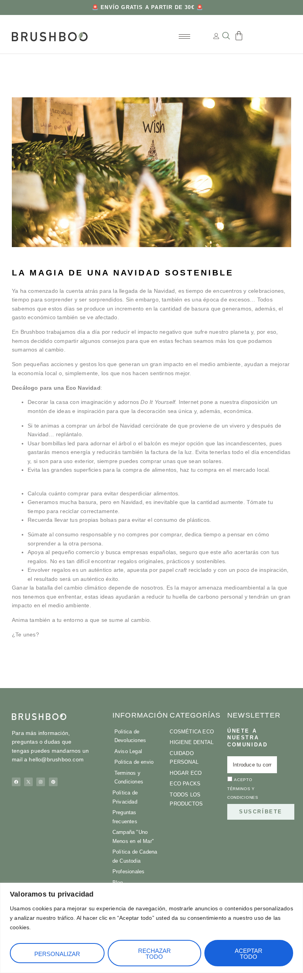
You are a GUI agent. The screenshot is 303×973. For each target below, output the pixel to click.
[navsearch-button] (226, 37)
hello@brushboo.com (56, 759)
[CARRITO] (239, 35)
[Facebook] (16, 782)
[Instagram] (40, 782)
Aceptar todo (248, 953)
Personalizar (57, 954)
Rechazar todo (154, 953)
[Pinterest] (53, 782)
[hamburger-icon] (184, 36)
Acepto (242, 789)
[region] (151, 928)
